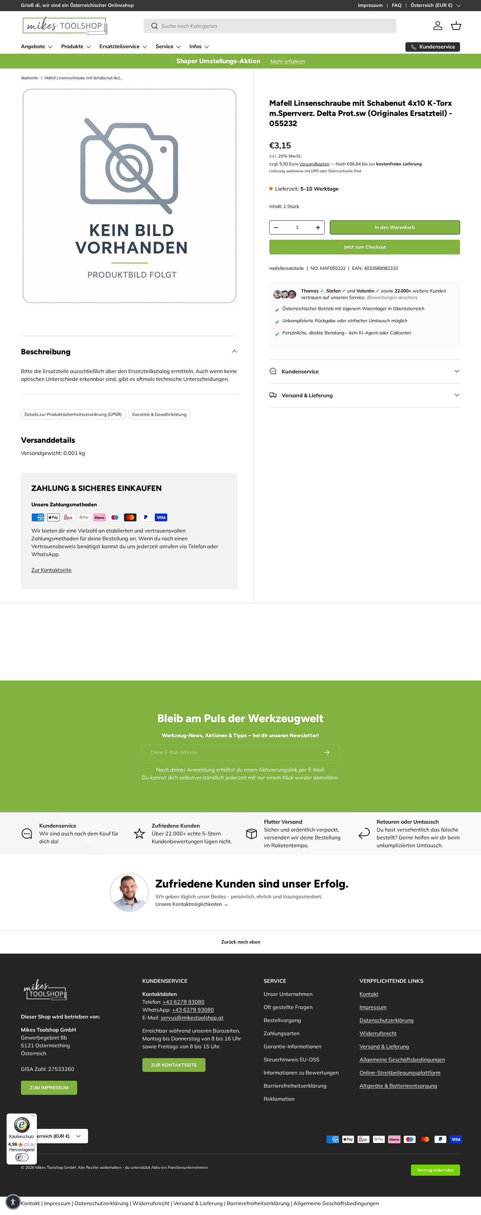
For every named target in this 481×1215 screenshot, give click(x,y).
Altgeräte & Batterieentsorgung (398, 1085)
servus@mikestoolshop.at (192, 1017)
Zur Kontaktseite (51, 570)
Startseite (29, 77)
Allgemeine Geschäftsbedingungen (402, 1059)
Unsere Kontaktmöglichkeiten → (191, 904)
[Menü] (33, 1117)
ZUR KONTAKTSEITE (174, 1065)
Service (164, 46)
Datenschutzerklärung (387, 1020)
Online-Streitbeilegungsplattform (400, 1072)
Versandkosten (314, 163)
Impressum (370, 5)
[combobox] (270, 26)
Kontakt (369, 994)
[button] (456, 25)
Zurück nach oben (240, 942)
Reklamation (279, 1098)
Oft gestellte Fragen (288, 1007)
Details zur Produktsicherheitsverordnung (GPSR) (73, 414)
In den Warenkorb (395, 227)
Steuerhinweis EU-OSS (291, 1059)
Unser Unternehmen (288, 994)
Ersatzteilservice (119, 46)
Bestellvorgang (282, 1020)
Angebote (33, 46)
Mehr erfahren (288, 61)
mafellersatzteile (286, 268)
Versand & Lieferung (384, 1046)
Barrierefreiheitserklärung (295, 1085)
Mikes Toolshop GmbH (55, 1167)
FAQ (396, 5)
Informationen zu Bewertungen (301, 1072)
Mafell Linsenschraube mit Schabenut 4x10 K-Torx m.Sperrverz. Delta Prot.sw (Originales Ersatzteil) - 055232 (84, 77)
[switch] (21, 1157)
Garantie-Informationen (292, 1046)
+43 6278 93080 (184, 1002)
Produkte (72, 46)
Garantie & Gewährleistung (159, 414)
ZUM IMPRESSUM (49, 1088)
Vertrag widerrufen (436, 1170)
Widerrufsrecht (378, 1033)
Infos (195, 46)
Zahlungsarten (281, 1033)
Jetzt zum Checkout (365, 247)
